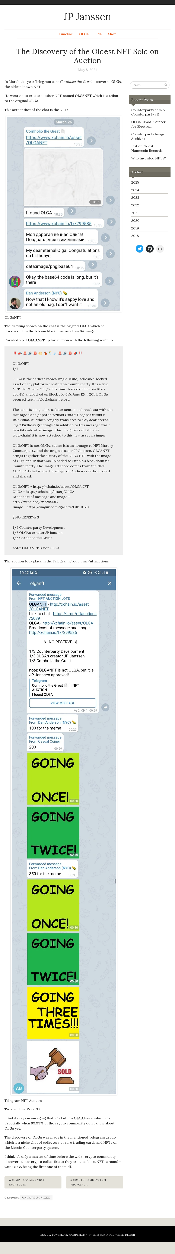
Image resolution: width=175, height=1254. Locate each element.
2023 (135, 197)
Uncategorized (36, 1197)
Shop (112, 34)
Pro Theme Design (122, 1234)
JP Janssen (87, 16)
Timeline (66, 34)
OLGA (84, 34)
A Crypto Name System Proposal (88, 1182)
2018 (135, 236)
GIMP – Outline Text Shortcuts (27, 1182)
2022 (135, 205)
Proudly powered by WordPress (62, 1234)
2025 (135, 182)
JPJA (98, 34)
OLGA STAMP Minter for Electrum (148, 124)
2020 (135, 220)
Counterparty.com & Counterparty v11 (148, 112)
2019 (135, 228)
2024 (135, 190)
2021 (135, 213)
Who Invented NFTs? (148, 158)
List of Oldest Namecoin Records (147, 148)
